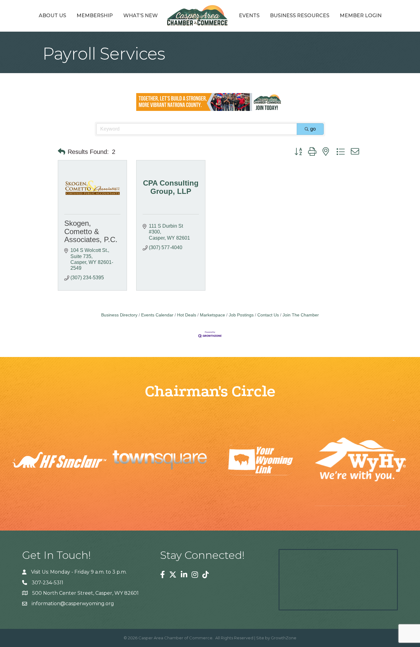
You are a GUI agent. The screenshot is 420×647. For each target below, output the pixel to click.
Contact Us (268, 315)
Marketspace (212, 315)
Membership (95, 15)
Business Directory (119, 315)
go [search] (313, 128)
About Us (52, 15)
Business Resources (299, 15)
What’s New (140, 15)
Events (249, 15)
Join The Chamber (301, 315)
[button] (61, 151)
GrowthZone (283, 637)
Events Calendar (157, 315)
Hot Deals (186, 315)
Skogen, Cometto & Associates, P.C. (90, 231)
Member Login (361, 15)
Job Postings (241, 315)
